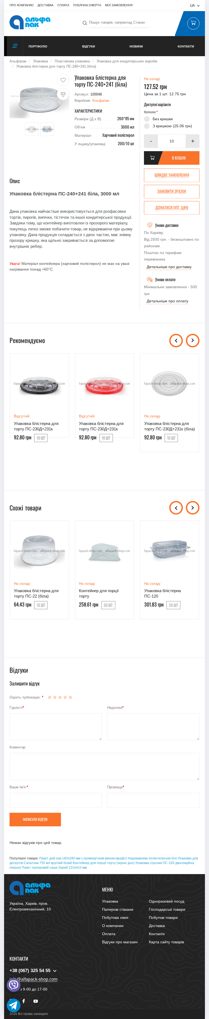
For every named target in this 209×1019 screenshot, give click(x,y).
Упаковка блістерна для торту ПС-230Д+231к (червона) (101, 429)
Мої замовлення (119, 5)
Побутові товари (163, 917)
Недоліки (114, 708)
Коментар (17, 747)
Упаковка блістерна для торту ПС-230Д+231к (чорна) (36, 429)
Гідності (16, 708)
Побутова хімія (115, 917)
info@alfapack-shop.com (33, 979)
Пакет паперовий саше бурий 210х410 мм (54, 867)
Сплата (63, 5)
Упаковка (110, 901)
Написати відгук (35, 819)
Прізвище (115, 787)
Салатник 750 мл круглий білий (48, 863)
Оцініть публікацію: (26, 697)
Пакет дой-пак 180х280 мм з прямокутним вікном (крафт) (83, 858)
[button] (192, 141)
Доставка (45, 5)
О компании (113, 925)
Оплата (108, 934)
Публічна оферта (87, 5)
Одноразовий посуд (166, 901)
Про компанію (21, 5)
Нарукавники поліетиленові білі (152, 858)
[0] (193, 23)
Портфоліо (38, 46)
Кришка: (150, 112)
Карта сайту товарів (166, 942)
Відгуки (88, 46)
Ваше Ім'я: (18, 787)
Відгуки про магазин (120, 942)
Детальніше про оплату (167, 301)
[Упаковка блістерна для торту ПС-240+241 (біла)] (39, 96)
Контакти (186, 46)
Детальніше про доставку (169, 267)
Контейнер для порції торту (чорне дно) (103, 863)
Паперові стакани (117, 909)
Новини (136, 46)
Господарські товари (167, 909)
